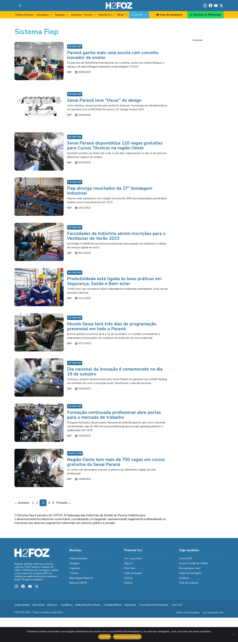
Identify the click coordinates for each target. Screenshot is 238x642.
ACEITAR (104, 636)
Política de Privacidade (187, 612)
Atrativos (184, 578)
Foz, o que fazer (133, 558)
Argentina (76, 14)
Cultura (128, 582)
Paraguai (60, 14)
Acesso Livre (75, 453)
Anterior (22, 503)
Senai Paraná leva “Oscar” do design (104, 100)
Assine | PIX (185, 558)
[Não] (233, 634)
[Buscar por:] (20, 5)
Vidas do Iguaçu (133, 573)
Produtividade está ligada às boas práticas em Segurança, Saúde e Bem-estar (114, 281)
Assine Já (137, 14)
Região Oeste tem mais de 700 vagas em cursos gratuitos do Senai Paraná (116, 462)
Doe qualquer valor (190, 568)
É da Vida (129, 568)
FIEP (69, 72)
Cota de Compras (188, 582)
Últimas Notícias (24, 14)
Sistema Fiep (74, 46)
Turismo (87, 14)
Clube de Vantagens (190, 573)
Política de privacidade (127, 636)
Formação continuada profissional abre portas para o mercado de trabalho (114, 415)
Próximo (63, 503)
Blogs (121, 14)
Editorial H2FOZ (78, 582)
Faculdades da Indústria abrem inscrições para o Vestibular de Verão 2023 (116, 236)
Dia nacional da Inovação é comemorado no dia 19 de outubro (115, 371)
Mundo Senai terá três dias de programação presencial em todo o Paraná (111, 326)
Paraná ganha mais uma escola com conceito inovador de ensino (112, 55)
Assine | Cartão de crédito (193, 563)
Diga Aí (128, 563)
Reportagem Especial (81, 578)
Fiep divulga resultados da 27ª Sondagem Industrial (109, 190)
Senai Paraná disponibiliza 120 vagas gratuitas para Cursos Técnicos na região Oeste (115, 145)
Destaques (43, 14)
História (128, 578)
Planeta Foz (105, 14)
